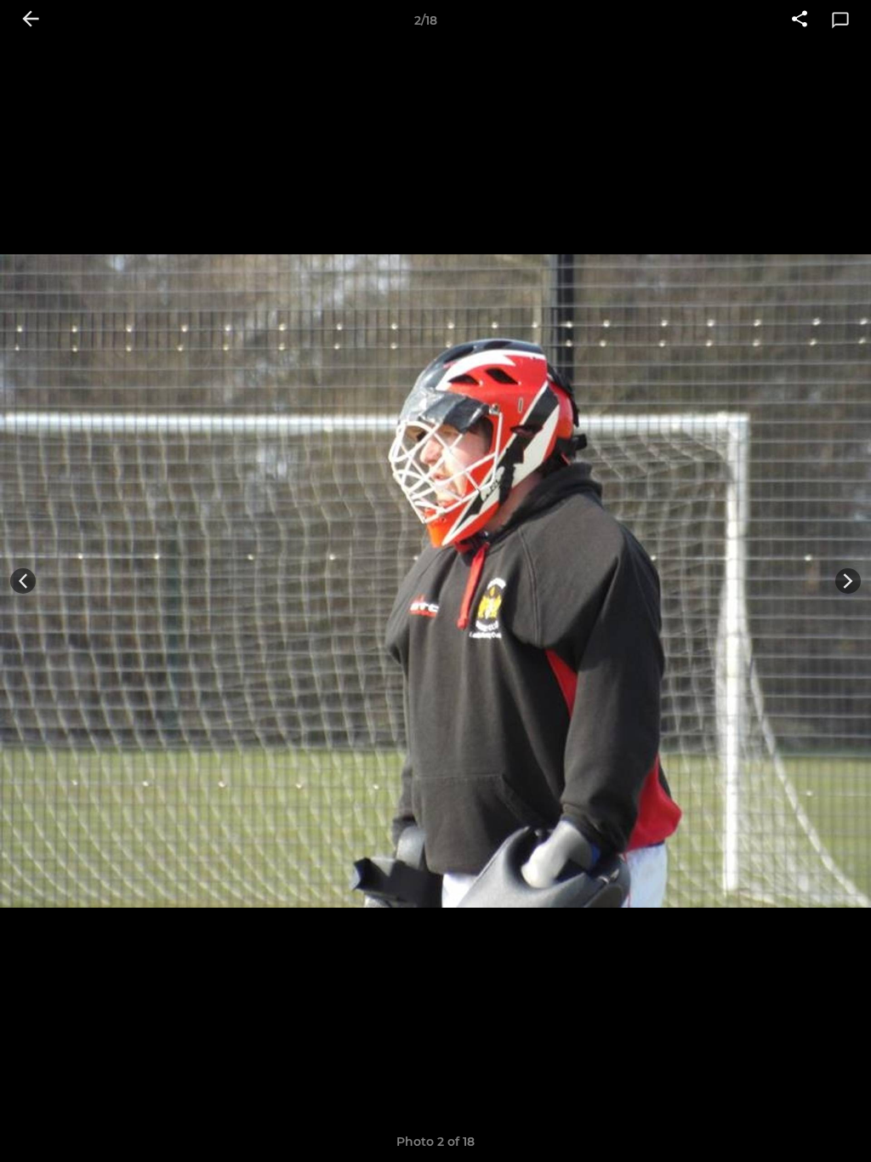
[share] (799, 20)
